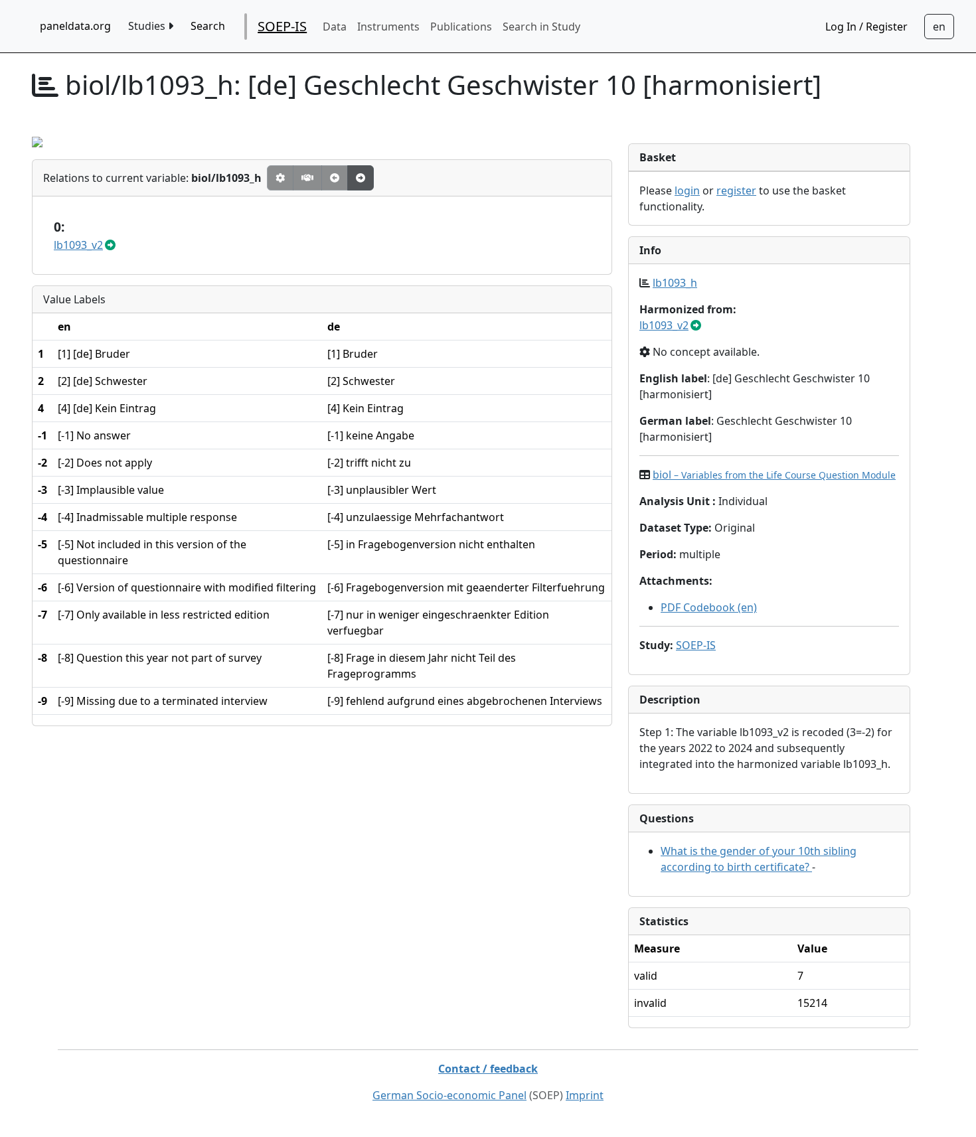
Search (208, 26)
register (736, 190)
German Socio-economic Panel (449, 1095)
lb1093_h (675, 282)
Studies (148, 26)
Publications (461, 26)
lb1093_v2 (78, 245)
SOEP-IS (282, 26)
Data (335, 26)
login (687, 190)
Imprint (585, 1095)
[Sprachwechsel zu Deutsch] (939, 26)
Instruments (388, 26)
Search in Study (541, 26)
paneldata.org (75, 26)
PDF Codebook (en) (709, 607)
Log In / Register (866, 26)
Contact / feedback (488, 1068)
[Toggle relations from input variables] (360, 177)
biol (774, 474)
